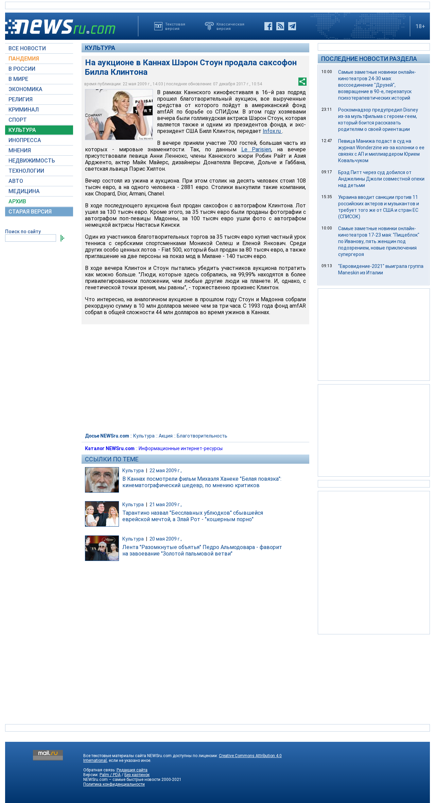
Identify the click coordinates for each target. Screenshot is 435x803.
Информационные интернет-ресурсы (181, 448)
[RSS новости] (280, 26)
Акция (166, 436)
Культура (100, 47)
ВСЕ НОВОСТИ (27, 48)
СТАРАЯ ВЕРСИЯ (30, 211)
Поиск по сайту (23, 231)
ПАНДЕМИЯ (23, 58)
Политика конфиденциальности (114, 784)
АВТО (15, 181)
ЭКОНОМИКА (25, 89)
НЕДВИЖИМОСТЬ (31, 160)
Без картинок (137, 774)
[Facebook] (268, 26)
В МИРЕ (18, 79)
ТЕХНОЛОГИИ (26, 171)
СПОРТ (17, 120)
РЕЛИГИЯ (20, 99)
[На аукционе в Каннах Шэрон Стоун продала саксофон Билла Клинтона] (119, 114)
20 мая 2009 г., (166, 539)
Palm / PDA (110, 774)
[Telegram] (292, 26)
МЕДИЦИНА (24, 191)
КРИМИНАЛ (23, 109)
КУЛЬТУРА (22, 130)
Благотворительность (202, 436)
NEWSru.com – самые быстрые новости (121, 779)
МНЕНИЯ (19, 150)
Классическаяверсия (230, 26)
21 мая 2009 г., (166, 504)
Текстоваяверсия (175, 26)
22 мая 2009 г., (166, 470)
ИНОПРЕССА (24, 140)
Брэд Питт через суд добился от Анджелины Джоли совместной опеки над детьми (381, 179)
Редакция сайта (132, 770)
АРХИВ (17, 201)
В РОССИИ (21, 69)
